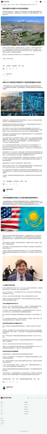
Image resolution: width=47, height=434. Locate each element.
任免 (12, 4)
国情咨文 (17, 4)
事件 (14, 4)
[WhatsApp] (7, 69)
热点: (2, 4)
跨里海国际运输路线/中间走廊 (25, 4)
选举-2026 (5, 4)
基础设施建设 (9, 181)
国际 (2, 413)
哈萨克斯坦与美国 (6, 379)
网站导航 (2, 420)
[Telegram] (10, 69)
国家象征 (26, 409)
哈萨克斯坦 (16, 181)
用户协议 (26, 404)
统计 (4, 65)
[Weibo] (37, 397)
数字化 (21, 181)
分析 (2, 409)
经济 (19, 65)
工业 (4, 181)
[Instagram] (3, 69)
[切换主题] (41, 2)
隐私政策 (26, 406)
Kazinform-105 (34, 4)
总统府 (9, 4)
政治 (38, 379)
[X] (16, 69)
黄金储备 (8, 65)
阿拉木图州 (14, 65)
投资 (23, 65)
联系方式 (2, 423)
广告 (2, 425)
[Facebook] (13, 69)
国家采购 (26, 413)
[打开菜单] (45, 2)
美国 (17, 379)
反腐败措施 (26, 411)
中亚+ (13, 379)
